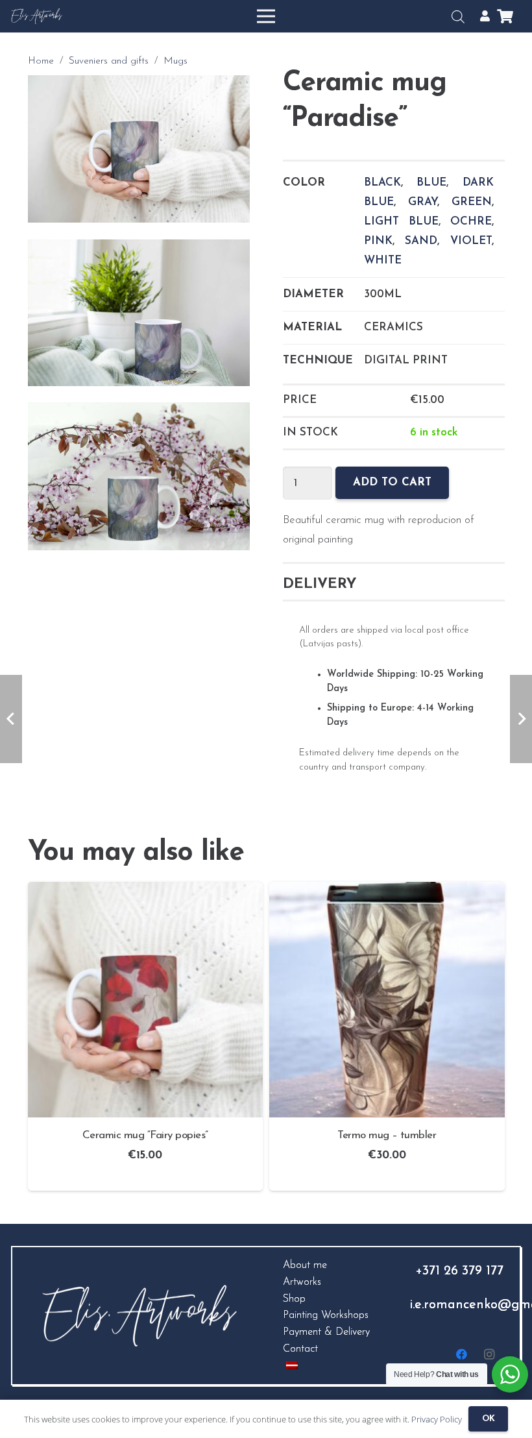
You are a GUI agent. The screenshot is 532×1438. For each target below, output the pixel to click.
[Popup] (485, 16)
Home (41, 61)
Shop (294, 1299)
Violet (471, 241)
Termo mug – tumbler (386, 1135)
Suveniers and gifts (109, 61)
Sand (421, 241)
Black (382, 182)
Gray (422, 202)
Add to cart (392, 482)
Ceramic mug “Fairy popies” (145, 1135)
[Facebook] (462, 1355)
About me (305, 1265)
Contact (300, 1349)
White (383, 260)
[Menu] (266, 16)
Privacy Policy (436, 1419)
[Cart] (505, 16)
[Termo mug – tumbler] (387, 891)
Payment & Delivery (326, 1332)
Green (472, 202)
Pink (378, 241)
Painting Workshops (326, 1315)
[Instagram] (489, 1355)
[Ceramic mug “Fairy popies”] (145, 891)
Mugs (175, 61)
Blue (431, 182)
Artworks (302, 1282)
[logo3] (36, 16)
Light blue (401, 221)
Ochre (471, 221)
